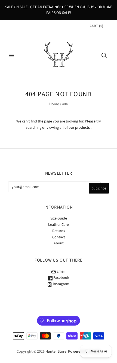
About (59, 243)
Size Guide (58, 218)
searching (33, 127)
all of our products (75, 127)
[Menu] (11, 55)
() (96, 26)
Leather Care (58, 224)
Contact (58, 237)
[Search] (104, 55)
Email (61, 271)
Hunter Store (55, 351)
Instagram (60, 284)
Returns (58, 231)
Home (54, 104)
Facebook (61, 277)
